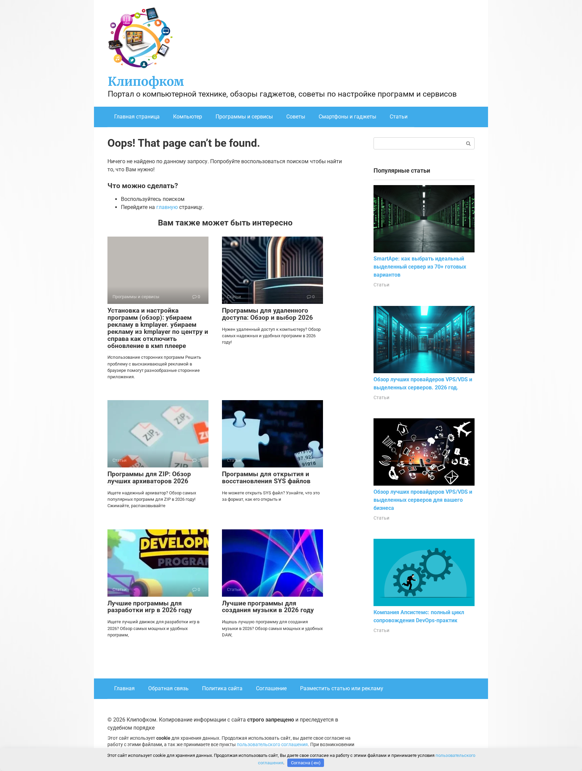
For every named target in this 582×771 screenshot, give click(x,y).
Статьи (399, 116)
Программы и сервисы (244, 116)
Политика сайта (222, 688)
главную (167, 207)
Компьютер (187, 116)
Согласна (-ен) (306, 762)
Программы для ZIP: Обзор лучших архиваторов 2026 (149, 477)
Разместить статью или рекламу (341, 688)
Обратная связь (168, 688)
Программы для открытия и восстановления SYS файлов (266, 477)
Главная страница (137, 116)
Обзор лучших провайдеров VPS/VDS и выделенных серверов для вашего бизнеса (423, 500)
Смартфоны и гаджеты (347, 116)
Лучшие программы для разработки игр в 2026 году (149, 606)
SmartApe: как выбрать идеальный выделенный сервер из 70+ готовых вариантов (420, 266)
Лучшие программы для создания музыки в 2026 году (268, 606)
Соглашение (271, 688)
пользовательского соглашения (272, 744)
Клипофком (146, 81)
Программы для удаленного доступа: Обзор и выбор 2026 (267, 314)
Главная (124, 688)
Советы (295, 116)
